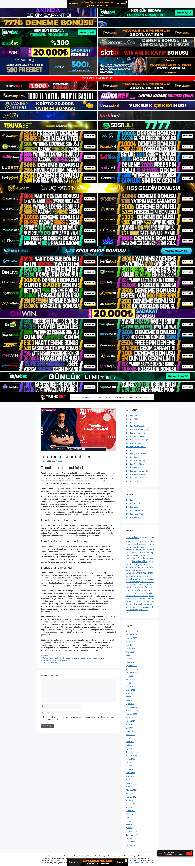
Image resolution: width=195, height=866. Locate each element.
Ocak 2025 (130, 648)
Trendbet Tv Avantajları (135, 457)
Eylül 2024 (130, 662)
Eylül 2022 (130, 745)
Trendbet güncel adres (137, 570)
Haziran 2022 (131, 755)
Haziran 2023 (131, 714)
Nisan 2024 (130, 680)
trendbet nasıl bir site (71, 658)
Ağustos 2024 (131, 666)
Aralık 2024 (130, 652)
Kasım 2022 (131, 738)
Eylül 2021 (130, 787)
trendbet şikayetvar (98, 658)
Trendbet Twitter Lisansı (136, 467)
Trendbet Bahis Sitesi (104, 397)
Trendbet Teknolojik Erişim (136, 461)
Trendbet (75, 397)
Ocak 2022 (130, 773)
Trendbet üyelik (146, 607)
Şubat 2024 (131, 686)
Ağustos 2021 (131, 790)
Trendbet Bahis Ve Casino (136, 478)
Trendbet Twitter (133, 517)
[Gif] (97, 188)
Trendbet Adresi (132, 416)
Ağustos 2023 (131, 707)
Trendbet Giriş (87, 397)
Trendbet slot (134, 607)
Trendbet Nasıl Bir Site (144, 397)
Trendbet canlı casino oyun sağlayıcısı (56, 660)
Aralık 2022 (130, 735)
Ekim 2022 (130, 742)
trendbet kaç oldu (137, 582)
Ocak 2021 (130, 814)
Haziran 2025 (131, 638)
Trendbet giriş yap (133, 567)
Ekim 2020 (130, 825)
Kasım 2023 (131, 697)
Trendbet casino (138, 555)
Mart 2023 (130, 724)
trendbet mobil (149, 582)
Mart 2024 (130, 683)
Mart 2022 (130, 766)
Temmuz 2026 (132, 631)
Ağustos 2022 (131, 749)
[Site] (48, 136)
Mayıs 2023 (130, 718)
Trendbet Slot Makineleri (136, 433)
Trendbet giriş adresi (138, 564)
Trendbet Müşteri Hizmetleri (145, 584)
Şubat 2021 (130, 811)
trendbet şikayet (85, 658)
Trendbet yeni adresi (139, 601)
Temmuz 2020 (132, 835)
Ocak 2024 (130, 690)
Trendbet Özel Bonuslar (135, 426)
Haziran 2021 (131, 797)
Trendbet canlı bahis (141, 547)
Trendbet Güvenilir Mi (124, 397)
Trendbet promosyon (139, 593)
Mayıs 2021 (130, 800)
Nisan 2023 (130, 721)
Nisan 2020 (130, 845)
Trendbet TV (140, 598)
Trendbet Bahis (132, 541)
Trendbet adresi (146, 537)
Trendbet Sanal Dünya (135, 464)
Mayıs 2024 (130, 676)
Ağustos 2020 (131, 831)
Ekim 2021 (130, 783)
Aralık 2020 (130, 818)
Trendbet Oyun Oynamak (136, 481)
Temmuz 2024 (132, 669)
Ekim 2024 (130, 659)
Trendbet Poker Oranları (136, 447)
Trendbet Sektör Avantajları (137, 429)
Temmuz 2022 (132, 752)
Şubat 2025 (130, 645)
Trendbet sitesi (142, 596)
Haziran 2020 (131, 838)
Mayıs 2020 (130, 842)
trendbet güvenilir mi (57, 658)
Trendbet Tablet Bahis (135, 436)
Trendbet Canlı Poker (50, 662)
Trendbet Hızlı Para (134, 443)
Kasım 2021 (130, 780)
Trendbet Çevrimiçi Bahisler (137, 471)
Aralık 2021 (130, 776)
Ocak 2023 (130, 731)
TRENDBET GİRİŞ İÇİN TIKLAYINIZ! (97, 78)
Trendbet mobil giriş (131, 584)
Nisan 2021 (130, 804)
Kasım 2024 (131, 655)
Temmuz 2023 (132, 711)
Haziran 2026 (131, 635)
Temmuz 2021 (131, 793)
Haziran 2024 (131, 673)
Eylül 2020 (130, 828)
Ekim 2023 (130, 700)
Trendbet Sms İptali (134, 450)
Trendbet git (144, 567)
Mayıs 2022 (130, 759)
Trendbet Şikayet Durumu (136, 454)
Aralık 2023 (130, 693)
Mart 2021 (130, 807)
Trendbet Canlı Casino (135, 550)
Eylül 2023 (130, 704)
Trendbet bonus (139, 544)
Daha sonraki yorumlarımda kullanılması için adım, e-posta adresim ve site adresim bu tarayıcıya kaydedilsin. (78, 718)
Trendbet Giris (139, 561)
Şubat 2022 (130, 769)
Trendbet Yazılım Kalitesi (136, 474)
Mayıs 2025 (130, 642)
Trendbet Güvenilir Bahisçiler (137, 440)
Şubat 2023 (131, 728)
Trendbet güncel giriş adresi (139, 576)
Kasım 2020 (131, 821)
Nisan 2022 (130, 762)
